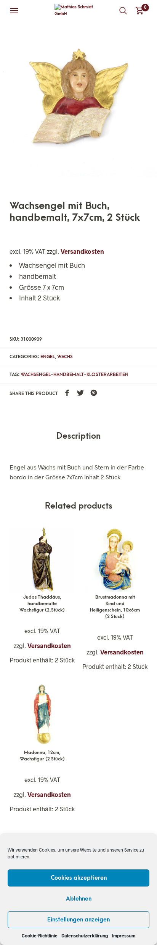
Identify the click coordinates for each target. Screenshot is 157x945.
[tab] (78, 436)
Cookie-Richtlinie (40, 935)
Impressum (123, 935)
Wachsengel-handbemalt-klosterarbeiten (74, 374)
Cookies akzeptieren (79, 877)
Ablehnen (78, 898)
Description (78, 436)
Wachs (65, 356)
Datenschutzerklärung (84, 935)
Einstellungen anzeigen (78, 919)
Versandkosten (82, 251)
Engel (47, 356)
